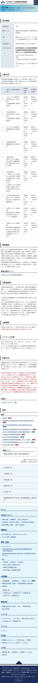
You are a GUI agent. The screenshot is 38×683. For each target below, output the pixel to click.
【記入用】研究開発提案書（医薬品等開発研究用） (18, 432)
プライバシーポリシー (20, 676)
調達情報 (4, 652)
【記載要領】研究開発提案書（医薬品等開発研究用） (18, 429)
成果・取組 (5, 542)
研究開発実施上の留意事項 (25, 583)
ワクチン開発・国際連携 (9, 537)
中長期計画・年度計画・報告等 (10, 522)
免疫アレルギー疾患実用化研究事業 (12, 275)
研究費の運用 (26, 606)
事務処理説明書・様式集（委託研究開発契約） (17, 454)
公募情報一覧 (17, 593)
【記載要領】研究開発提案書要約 (13, 434)
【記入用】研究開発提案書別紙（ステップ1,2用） (18, 442)
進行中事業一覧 (6, 534)
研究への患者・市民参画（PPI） (12, 564)
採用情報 (14, 652)
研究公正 (13, 562)
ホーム (3, 509)
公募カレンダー (28, 580)
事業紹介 (4, 530)
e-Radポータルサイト (8, 402)
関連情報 (4, 586)
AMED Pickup (20, 640)
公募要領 (6, 418)
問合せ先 (4, 654)
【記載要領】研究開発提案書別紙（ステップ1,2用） (18, 439)
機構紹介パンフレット (8, 640)
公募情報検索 (5, 580)
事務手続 (4, 602)
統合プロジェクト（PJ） (20, 534)
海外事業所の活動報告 (28, 522)
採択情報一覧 (26, 593)
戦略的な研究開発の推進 (10, 567)
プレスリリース (6, 546)
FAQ (19, 606)
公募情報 (4, 576)
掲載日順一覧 (15, 595)
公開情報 (22, 652)
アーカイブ (25, 642)
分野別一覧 (6, 595)
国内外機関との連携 (7, 524)
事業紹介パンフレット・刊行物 (10, 642)
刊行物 (3, 635)
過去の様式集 (5, 609)
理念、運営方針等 (23, 519)
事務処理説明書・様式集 (9, 583)
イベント (4, 626)
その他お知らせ (6, 621)
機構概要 (13, 519)
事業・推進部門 (20, 524)
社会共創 (20, 562)
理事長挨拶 (5, 519)
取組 (3, 559)
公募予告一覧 (7, 593)
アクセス (29, 652)
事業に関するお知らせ (28, 618)
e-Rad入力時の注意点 (10, 445)
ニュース (4, 614)
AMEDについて (6, 515)
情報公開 (5, 562)
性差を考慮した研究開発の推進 (12, 570)
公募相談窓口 (15, 580)
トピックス (16, 618)
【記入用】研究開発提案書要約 (12, 437)
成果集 (29, 640)
